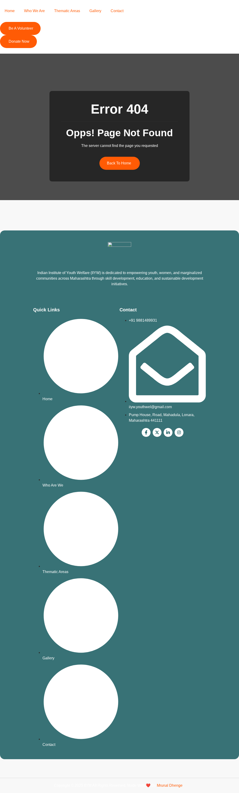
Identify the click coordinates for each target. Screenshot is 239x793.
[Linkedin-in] (168, 432)
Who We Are (34, 11)
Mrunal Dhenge (170, 785)
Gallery (95, 11)
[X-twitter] (157, 432)
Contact (117, 11)
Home (10, 11)
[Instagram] (179, 432)
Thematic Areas (67, 11)
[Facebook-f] (146, 432)
